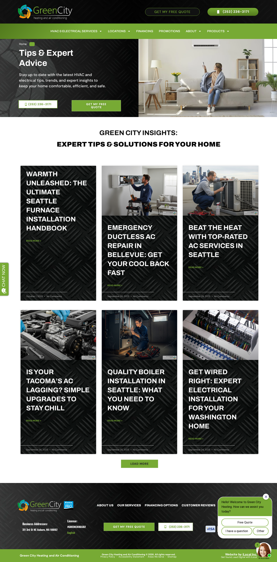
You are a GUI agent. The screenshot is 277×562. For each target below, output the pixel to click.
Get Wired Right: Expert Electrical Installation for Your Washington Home (215, 399)
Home (23, 44)
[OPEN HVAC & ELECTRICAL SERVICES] (100, 31)
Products (216, 31)
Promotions (169, 31)
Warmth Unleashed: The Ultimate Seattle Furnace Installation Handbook (56, 201)
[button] (139, 464)
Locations (117, 31)
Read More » (33, 240)
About (191, 31)
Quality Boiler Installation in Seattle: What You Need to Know (136, 390)
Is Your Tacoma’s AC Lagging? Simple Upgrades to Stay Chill (58, 390)
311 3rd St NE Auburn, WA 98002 (39, 530)
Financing (144, 31)
